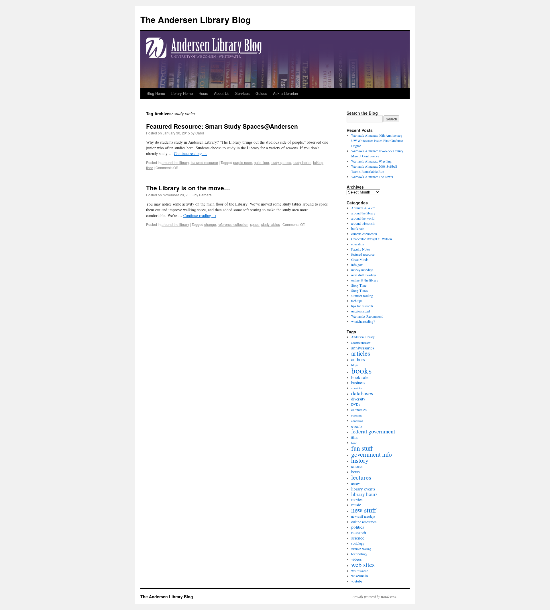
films (354, 437)
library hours (364, 494)
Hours (203, 93)
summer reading (362, 295)
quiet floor (261, 162)
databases (362, 393)
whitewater (359, 570)
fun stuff (362, 448)
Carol (199, 132)
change (210, 224)
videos (356, 559)
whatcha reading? (363, 321)
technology (359, 554)
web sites (363, 564)
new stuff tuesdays (363, 275)
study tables (302, 162)
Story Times (359, 290)
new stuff (363, 510)
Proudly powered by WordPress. (374, 596)
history (359, 460)
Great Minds (359, 259)
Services (242, 93)
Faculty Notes (360, 249)
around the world (362, 218)
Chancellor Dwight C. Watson (371, 238)
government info (371, 454)
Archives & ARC (363, 208)
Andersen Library (363, 337)
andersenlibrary (360, 343)
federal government (373, 431)
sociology (357, 543)
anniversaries (362, 348)
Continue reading (190, 153)
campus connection (364, 233)
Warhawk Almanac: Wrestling (371, 161)
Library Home (182, 93)
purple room (242, 162)
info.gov (357, 264)
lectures (361, 477)
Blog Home (156, 93)
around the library (175, 162)
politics (357, 527)
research (358, 532)
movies (357, 499)
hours (355, 471)
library (355, 484)
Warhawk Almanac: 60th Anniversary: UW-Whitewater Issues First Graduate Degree (377, 140)
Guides (261, 93)
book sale (357, 228)
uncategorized (360, 311)
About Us (221, 93)
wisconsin (359, 575)
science (357, 538)
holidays (356, 466)
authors (358, 359)
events (356, 426)
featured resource (204, 162)
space (255, 224)
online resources (363, 521)
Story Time (358, 285)
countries (356, 388)
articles (360, 353)
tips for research (362, 306)
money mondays (362, 269)
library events (363, 489)
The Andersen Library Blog (195, 19)
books (361, 370)
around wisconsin (363, 223)
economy (356, 415)
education (357, 244)
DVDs (355, 404)
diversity (358, 399)
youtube (356, 581)
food (354, 443)
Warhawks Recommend (367, 316)
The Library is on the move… (188, 187)
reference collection (233, 224)
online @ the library (364, 280)
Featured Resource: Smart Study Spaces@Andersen (222, 126)
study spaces (281, 162)
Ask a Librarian (285, 93)
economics (359, 409)
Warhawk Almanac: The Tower (372, 176)
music (356, 504)
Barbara (205, 194)
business (358, 382)
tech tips (356, 300)
